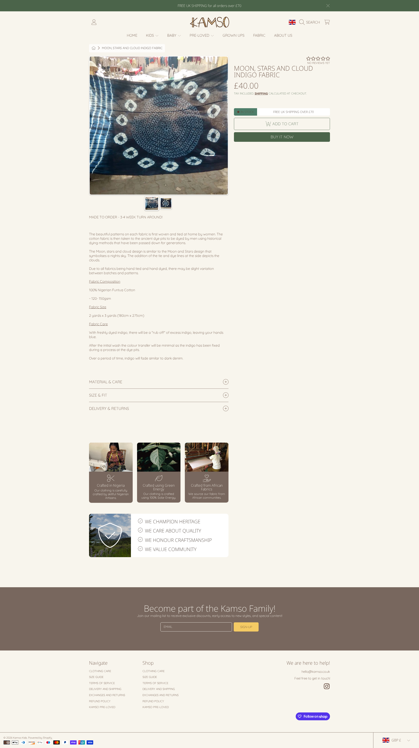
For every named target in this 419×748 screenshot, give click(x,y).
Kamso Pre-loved (102, 707)
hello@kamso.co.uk (316, 671)
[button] (310, 22)
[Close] (328, 6)
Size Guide (96, 677)
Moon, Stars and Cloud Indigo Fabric (132, 48)
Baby (172, 35)
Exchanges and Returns (107, 695)
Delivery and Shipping (105, 689)
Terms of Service (102, 683)
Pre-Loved (200, 35)
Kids (150, 35)
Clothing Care (100, 671)
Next (223, 125)
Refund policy (99, 701)
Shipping (261, 93)
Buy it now (282, 136)
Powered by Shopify (40, 737)
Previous (94, 125)
